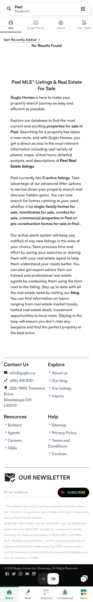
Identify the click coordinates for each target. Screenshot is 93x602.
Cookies (59, 453)
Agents (14, 432)
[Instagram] (20, 573)
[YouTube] (27, 573)
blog (75, 292)
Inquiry (58, 395)
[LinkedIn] (34, 573)
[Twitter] (13, 573)
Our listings (61, 388)
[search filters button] (83, 9)
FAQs (12, 448)
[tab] (10, 25)
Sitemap (59, 425)
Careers (14, 440)
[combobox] (26, 40)
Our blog (59, 380)
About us (59, 372)
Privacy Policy (64, 432)
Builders (15, 425)
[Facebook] (7, 573)
